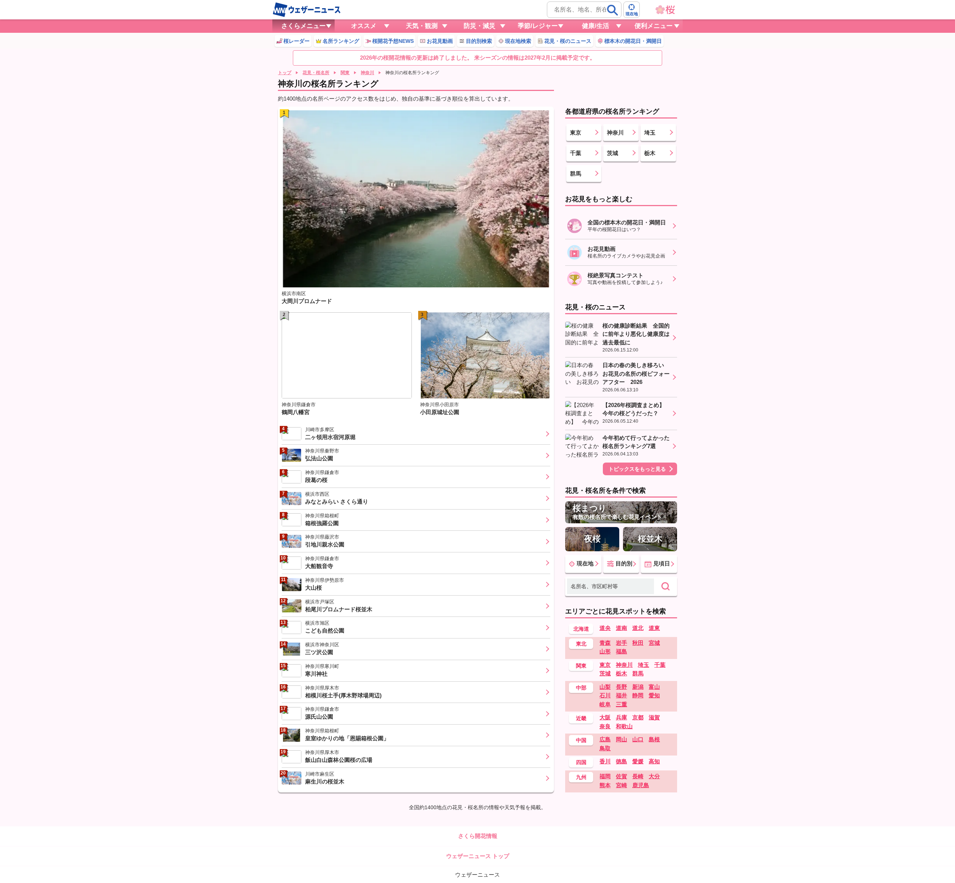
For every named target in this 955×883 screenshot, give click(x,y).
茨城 (605, 673)
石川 (605, 695)
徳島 (621, 761)
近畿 (581, 718)
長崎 (638, 776)
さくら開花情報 (477, 836)
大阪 (605, 717)
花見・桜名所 (316, 72)
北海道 (581, 629)
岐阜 (605, 704)
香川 (605, 761)
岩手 (621, 643)
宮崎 (621, 785)
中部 (581, 688)
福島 (621, 651)
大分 (654, 776)
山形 (605, 651)
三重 (621, 704)
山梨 (605, 687)
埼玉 (643, 665)
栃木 (621, 673)
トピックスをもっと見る (637, 469)
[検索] (612, 10)
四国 (581, 762)
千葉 (660, 665)
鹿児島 (640, 785)
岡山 (621, 739)
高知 (654, 761)
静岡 (638, 695)
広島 (605, 739)
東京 (605, 665)
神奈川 (367, 72)
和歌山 (624, 726)
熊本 (605, 785)
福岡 (605, 776)
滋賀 (654, 717)
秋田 (638, 643)
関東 (345, 72)
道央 (605, 628)
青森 (605, 643)
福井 (621, 695)
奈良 (605, 726)
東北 (581, 644)
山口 (638, 739)
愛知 (654, 695)
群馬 (638, 673)
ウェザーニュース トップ (477, 856)
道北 (638, 628)
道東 (654, 628)
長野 (621, 687)
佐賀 (621, 776)
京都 (638, 717)
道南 (621, 628)
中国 (581, 740)
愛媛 (638, 761)
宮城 (654, 643)
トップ (284, 72)
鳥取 (605, 748)
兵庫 (621, 717)
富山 (654, 687)
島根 (654, 739)
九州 (581, 777)
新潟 (638, 687)
